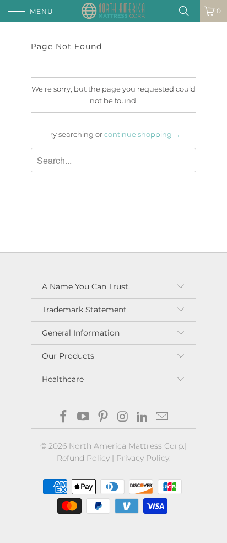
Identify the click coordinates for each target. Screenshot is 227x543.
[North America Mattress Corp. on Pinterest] (103, 417)
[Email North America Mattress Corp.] (162, 417)
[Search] (188, 11)
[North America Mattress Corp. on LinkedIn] (142, 417)
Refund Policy (83, 458)
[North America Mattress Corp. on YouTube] (83, 417)
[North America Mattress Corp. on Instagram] (123, 417)
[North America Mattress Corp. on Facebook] (64, 417)
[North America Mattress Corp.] (113, 11)
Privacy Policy (142, 458)
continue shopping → (142, 134)
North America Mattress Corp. (127, 446)
